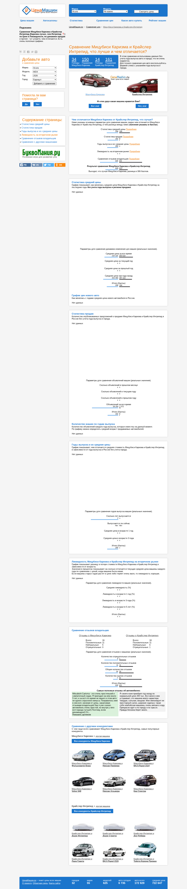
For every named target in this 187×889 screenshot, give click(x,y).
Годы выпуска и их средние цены (39, 131)
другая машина (103, 736)
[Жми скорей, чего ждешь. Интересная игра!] (41, 157)
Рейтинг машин (157, 20)
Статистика (76, 20)
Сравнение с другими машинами (39, 142)
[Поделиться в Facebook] (28, 53)
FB (24, 165)
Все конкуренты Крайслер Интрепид (92, 811)
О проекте (27, 883)
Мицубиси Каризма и (82, 764)
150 (85, 59)
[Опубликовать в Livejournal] (21, 53)
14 (97, 59)
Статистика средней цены (35, 124)
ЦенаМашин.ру (76, 27)
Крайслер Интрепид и (82, 834)
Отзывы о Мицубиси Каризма (95, 635)
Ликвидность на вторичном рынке (39, 134)
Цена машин (27, 20)
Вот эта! (95, 106)
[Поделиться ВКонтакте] (36, 53)
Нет (37, 104)
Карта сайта (54, 883)
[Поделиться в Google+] (25, 53)
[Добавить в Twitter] (32, 53)
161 (108, 59)
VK (36, 165)
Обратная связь (40, 883)
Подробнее (131, 129)
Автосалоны (50, 20)
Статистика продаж (31, 127)
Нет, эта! (142, 106)
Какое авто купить (131, 20)
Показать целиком (81, 714)
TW (48, 165)
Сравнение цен (104, 20)
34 (74, 59)
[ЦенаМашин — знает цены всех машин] (39, 14)
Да (26, 104)
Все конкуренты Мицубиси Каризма (92, 741)
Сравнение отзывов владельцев (38, 138)
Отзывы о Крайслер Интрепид (142, 635)
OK (59, 165)
